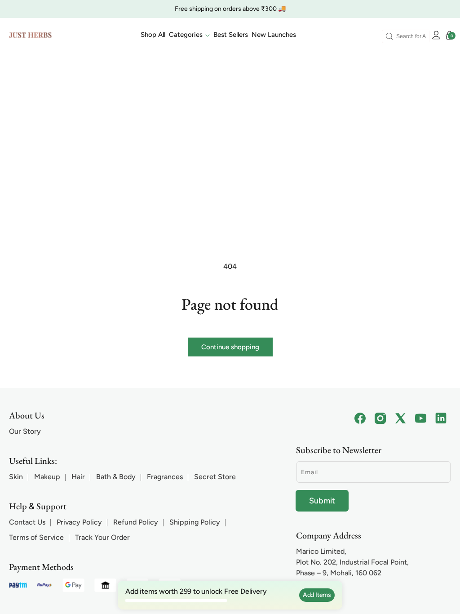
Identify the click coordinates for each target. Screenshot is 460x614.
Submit (322, 501)
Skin (16, 476)
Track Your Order (102, 537)
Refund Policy (135, 522)
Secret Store (215, 476)
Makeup (47, 476)
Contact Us (27, 522)
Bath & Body (116, 476)
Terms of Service (36, 537)
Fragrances (165, 476)
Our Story (25, 431)
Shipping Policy (194, 522)
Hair (78, 476)
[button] (189, 35)
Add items (317, 595)
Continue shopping (230, 347)
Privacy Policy (79, 522)
